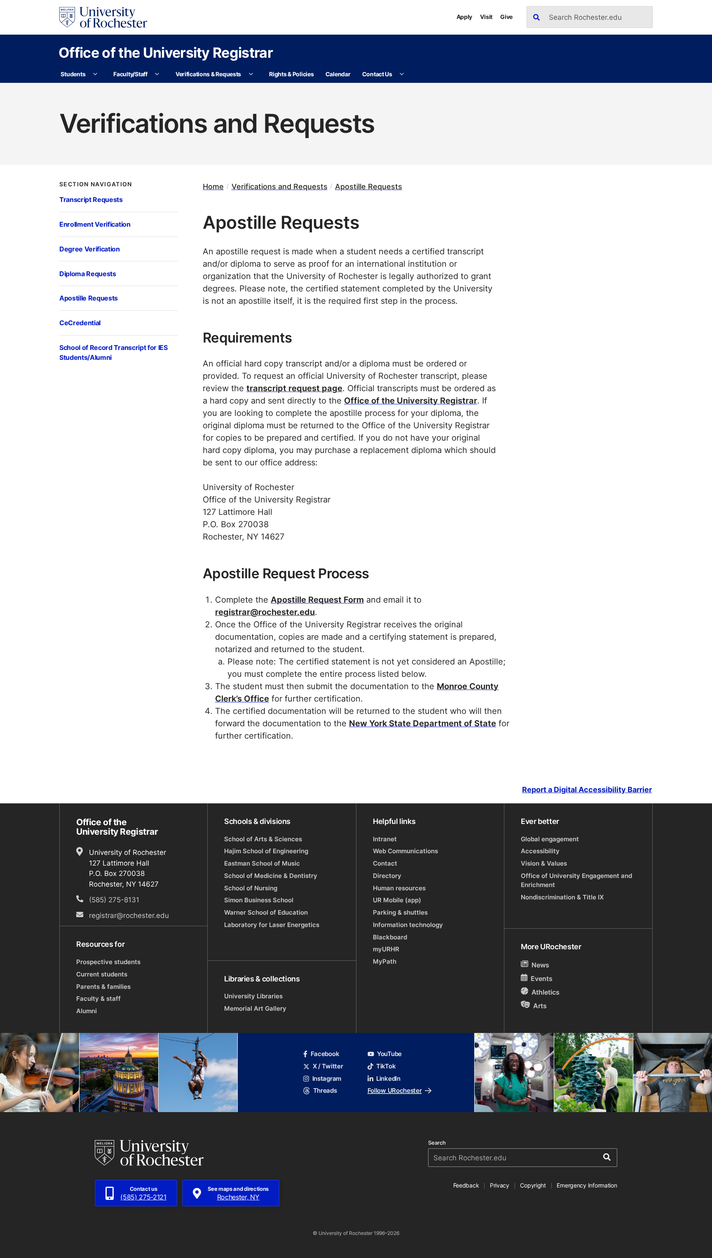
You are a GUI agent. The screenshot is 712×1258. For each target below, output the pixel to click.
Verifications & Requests (208, 74)
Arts (540, 1005)
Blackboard (390, 937)
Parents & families (103, 986)
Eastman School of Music (262, 863)
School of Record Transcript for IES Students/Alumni (113, 352)
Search (437, 1142)
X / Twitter (328, 1066)
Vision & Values (544, 863)
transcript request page (294, 388)
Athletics (546, 992)
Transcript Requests (91, 199)
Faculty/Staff (130, 74)
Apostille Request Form (317, 599)
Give (506, 17)
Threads (325, 1090)
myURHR (386, 949)
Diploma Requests (87, 273)
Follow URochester (395, 1090)
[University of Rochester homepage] (103, 17)
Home (213, 186)
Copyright (533, 1185)
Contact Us (377, 74)
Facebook (325, 1053)
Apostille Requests (88, 298)
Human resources (399, 888)
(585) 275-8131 (114, 899)
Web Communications (405, 851)
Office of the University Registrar (166, 52)
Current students (101, 974)
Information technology (408, 924)
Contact (385, 863)
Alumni (86, 1011)
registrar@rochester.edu (265, 611)
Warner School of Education (266, 912)
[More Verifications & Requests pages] (251, 74)
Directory (387, 875)
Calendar (338, 74)
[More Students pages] (95, 74)
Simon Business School (258, 900)
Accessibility (540, 851)
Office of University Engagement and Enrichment (576, 880)
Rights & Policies (291, 74)
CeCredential (80, 322)
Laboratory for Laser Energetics (271, 924)
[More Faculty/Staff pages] (157, 74)
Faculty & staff (98, 998)
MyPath (384, 961)
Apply (465, 17)
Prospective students (108, 962)
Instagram (326, 1078)
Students (73, 74)
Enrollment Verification (95, 224)
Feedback (466, 1185)
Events (542, 978)
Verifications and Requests (280, 186)
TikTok (386, 1066)
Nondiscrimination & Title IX (562, 897)
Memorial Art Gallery (255, 1008)
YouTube (389, 1053)
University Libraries (253, 996)
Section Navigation (95, 184)
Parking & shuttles (400, 912)
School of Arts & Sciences (263, 839)
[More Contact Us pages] (402, 74)
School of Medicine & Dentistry (270, 875)
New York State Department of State (422, 723)
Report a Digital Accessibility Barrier (587, 789)
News (540, 964)
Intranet (385, 839)
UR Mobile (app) (397, 900)
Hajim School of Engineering (266, 851)
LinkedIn (388, 1078)
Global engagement (550, 839)
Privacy (499, 1185)
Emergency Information (587, 1185)
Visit (486, 17)
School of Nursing (250, 888)
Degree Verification (89, 248)
